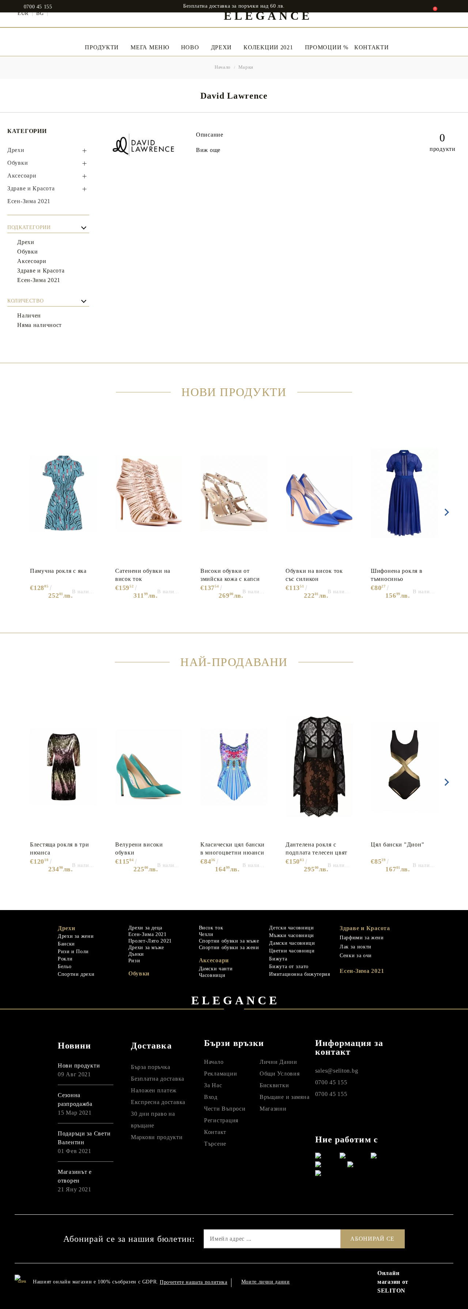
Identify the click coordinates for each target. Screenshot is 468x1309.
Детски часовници (291, 928)
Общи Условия (280, 1073)
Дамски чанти (216, 968)
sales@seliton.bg (336, 1071)
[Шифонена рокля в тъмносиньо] (404, 493)
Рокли (65, 959)
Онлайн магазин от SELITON (392, 1282)
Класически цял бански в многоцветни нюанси (232, 848)
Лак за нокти (355, 947)
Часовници (212, 975)
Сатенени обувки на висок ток (142, 575)
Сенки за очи (356, 955)
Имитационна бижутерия (299, 974)
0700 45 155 (38, 6)
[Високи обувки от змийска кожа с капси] (234, 493)
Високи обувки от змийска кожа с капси (230, 575)
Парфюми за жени (362, 937)
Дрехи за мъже (146, 947)
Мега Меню (150, 47)
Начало (223, 67)
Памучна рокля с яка (58, 571)
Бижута (278, 959)
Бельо (64, 966)
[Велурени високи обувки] (148, 766)
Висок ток (211, 928)
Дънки (136, 954)
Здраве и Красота (365, 928)
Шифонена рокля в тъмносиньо (397, 575)
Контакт (215, 1132)
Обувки (139, 973)
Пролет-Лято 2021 (150, 941)
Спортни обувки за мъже (229, 941)
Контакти (371, 47)
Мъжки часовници (291, 935)
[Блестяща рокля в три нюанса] (63, 766)
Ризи (134, 960)
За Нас (213, 1085)
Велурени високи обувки (139, 848)
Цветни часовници (291, 951)
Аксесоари (214, 960)
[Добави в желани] (95, 428)
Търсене (215, 1144)
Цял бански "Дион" (397, 844)
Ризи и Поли (73, 951)
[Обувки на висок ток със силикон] (319, 493)
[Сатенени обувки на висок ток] (148, 493)
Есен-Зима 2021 (147, 934)
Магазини (273, 1109)
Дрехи (221, 47)
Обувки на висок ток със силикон (314, 575)
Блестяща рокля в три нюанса (59, 848)
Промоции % (326, 47)
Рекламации (220, 1073)
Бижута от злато (288, 966)
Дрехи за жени (76, 936)
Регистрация (221, 1120)
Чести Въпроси (224, 1109)
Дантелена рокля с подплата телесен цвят (316, 848)
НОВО (190, 47)
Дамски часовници (292, 943)
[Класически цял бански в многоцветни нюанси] (234, 766)
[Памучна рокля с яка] (63, 493)
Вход (211, 1097)
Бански (66, 944)
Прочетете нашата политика (193, 1282)
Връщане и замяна (285, 1097)
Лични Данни (278, 1062)
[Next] (445, 512)
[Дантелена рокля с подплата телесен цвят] (319, 766)
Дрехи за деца (145, 928)
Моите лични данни (265, 1282)
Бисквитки (274, 1085)
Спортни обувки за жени (229, 947)
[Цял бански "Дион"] (404, 766)
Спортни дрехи (76, 974)
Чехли (206, 934)
